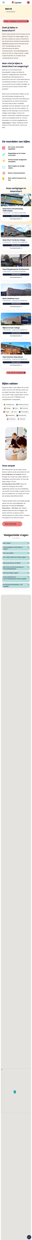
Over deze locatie (15, 219)
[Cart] (28, 2)
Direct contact (16, 216)
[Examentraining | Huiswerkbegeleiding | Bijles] (16, 2)
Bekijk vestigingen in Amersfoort (15, 21)
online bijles (6, 123)
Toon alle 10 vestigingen (15, 372)
